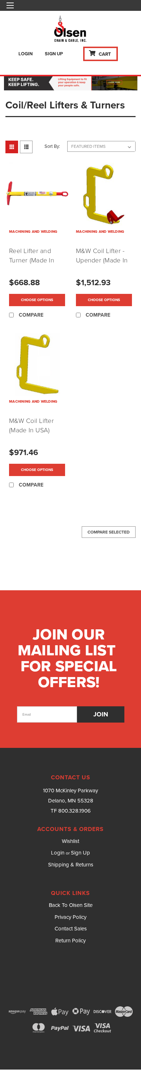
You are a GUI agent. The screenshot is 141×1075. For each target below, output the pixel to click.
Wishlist (70, 841)
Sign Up (54, 54)
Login (25, 54)
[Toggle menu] (10, 10)
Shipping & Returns (70, 865)
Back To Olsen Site (71, 905)
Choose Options (37, 300)
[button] (70, 82)
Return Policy (70, 941)
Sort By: (52, 146)
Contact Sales (71, 929)
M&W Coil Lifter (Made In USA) (31, 425)
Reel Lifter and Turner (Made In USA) (31, 260)
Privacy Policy (70, 917)
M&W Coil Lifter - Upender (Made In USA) (102, 260)
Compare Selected (108, 532)
